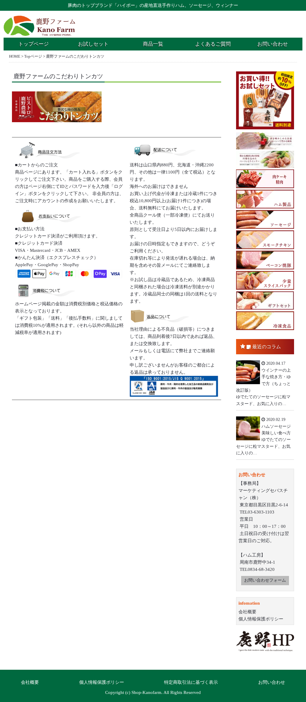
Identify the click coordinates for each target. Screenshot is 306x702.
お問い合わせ (272, 44)
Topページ (33, 56)
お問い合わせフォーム (265, 580)
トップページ (33, 44)
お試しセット (93, 44)
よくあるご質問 (213, 44)
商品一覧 (153, 44)
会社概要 (247, 611)
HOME (14, 56)
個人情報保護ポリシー (260, 619)
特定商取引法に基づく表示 (191, 682)
